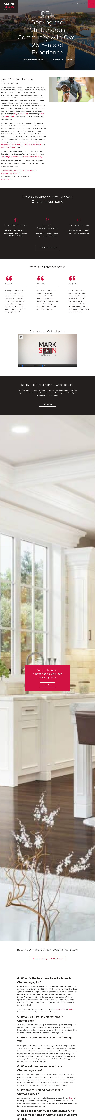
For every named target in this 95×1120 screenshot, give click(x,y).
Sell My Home (48, 404)
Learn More (47, 685)
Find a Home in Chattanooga (33, 59)
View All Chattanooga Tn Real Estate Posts (48, 959)
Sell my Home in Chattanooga (61, 59)
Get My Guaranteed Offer (47, 248)
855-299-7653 (7, 179)
